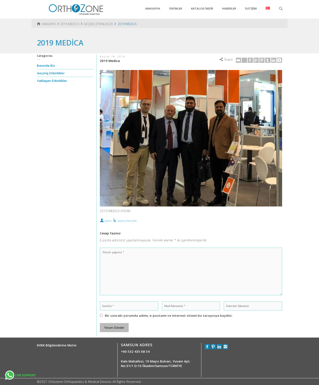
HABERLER (229, 8)
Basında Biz (46, 65)
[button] (281, 9)
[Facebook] (250, 60)
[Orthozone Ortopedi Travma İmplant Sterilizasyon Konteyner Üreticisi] (76, 9)
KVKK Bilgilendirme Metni (56, 345)
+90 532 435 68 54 (135, 351)
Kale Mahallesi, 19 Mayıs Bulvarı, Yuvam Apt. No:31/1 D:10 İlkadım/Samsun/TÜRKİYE (156, 363)
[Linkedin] (273, 60)
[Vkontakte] (279, 60)
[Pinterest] (262, 60)
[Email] (238, 60)
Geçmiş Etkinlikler (127, 220)
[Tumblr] (267, 60)
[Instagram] (225, 346)
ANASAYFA (152, 8)
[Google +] (256, 60)
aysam (108, 220)
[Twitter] (244, 60)
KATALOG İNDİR (202, 8)
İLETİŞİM (251, 8)
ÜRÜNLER (175, 8)
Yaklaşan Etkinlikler (52, 80)
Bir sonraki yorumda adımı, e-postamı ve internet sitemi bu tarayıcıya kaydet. (169, 315)
